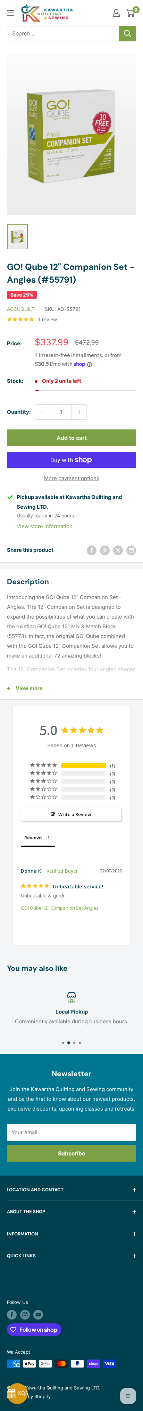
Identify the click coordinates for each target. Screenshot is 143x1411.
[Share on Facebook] (91, 550)
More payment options (71, 478)
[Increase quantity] (79, 412)
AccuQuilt (21, 309)
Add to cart (72, 437)
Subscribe (71, 1153)
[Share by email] (131, 550)
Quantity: (19, 412)
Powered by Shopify (29, 1396)
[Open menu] (10, 13)
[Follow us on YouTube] (38, 1315)
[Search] (127, 33)
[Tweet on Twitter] (118, 550)
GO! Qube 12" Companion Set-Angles (60, 908)
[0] (130, 13)
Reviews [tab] (33, 837)
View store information (45, 526)
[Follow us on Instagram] (25, 1315)
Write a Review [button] (74, 814)
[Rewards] (17, 1393)
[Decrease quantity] (42, 412)
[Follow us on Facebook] (12, 1315)
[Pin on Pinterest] (105, 550)
